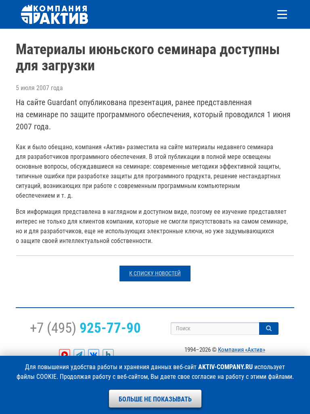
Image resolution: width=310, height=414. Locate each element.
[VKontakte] (93, 354)
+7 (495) (85, 327)
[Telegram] (79, 354)
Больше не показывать (155, 399)
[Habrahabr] (108, 354)
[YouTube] (64, 354)
